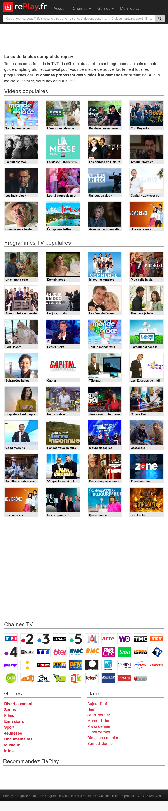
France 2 (27, 638)
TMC (140, 638)
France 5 (75, 638)
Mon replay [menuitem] (130, 8)
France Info (27, 665)
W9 (124, 638)
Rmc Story (92, 652)
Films (9, 715)
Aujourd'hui (97, 703)
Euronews (92, 665)
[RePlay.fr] (26, 6)
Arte (108, 638)
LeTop (92, 678)
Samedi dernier (100, 743)
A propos (127, 796)
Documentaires (18, 739)
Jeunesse (13, 733)
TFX (156, 638)
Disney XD (59, 678)
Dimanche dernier (102, 737)
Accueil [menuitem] (60, 8)
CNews (43, 665)
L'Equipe (156, 665)
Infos (9, 751)
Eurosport (140, 665)
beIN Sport (124, 665)
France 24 (108, 665)
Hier (90, 709)
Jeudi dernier (98, 715)
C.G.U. (141, 796)
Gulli (11, 678)
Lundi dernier (98, 732)
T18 (157, 652)
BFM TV (59, 665)
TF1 (11, 638)
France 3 (43, 638)
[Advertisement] (84, 37)
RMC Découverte (76, 652)
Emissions (14, 721)
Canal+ (59, 638)
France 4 (11, 652)
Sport (9, 727)
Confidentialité (109, 796)
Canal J (27, 678)
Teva (124, 652)
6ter (60, 652)
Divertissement (18, 703)
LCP (108, 678)
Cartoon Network (43, 678)
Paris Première (141, 652)
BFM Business (75, 665)
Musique (12, 745)
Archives (155, 796)
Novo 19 (11, 665)
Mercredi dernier (101, 720)
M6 (92, 638)
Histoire (140, 678)
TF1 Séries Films (44, 652)
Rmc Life (108, 652)
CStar (27, 652)
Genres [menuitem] (104, 8)
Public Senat (124, 678)
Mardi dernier (98, 726)
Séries (10, 709)
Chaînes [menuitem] (81, 8)
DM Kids (75, 678)
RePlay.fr (9, 796)
